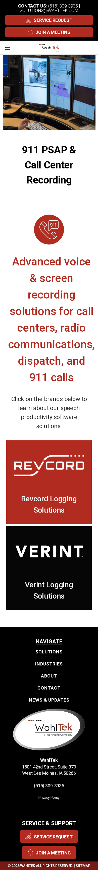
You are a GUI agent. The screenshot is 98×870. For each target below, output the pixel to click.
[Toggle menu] (14, 47)
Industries (49, 663)
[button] (49, 465)
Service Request (53, 20)
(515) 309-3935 (63, 6)
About (49, 676)
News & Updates (49, 700)
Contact (49, 688)
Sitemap (83, 866)
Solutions (49, 651)
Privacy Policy (49, 798)
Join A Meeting (52, 32)
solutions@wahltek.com (49, 10)
